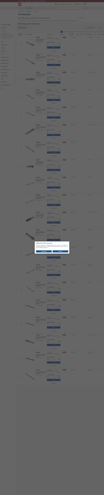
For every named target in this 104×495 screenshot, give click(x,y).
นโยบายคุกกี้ (44, 247)
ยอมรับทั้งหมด (44, 251)
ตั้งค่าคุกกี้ (60, 251)
